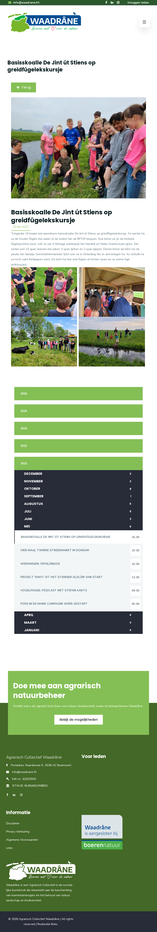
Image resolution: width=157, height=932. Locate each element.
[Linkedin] (112, 3)
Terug (26, 87)
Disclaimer (13, 823)
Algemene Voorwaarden (22, 840)
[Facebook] (106, 3)
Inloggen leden (138, 3)
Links (9, 848)
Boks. (54, 924)
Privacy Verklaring (17, 832)
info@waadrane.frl (25, 3)
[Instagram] (118, 3)
